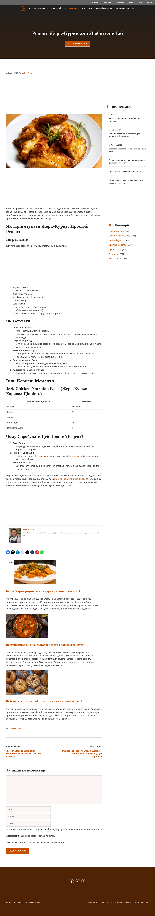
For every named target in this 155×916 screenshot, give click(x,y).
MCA (137, 902)
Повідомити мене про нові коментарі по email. (31, 836)
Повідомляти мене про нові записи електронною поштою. (37, 842)
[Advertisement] (54, 95)
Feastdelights (34, 902)
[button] (133, 8)
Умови (130, 2)
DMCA (140, 2)
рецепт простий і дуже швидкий (36, 456)
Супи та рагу (86, 8)
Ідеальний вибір (77, 456)
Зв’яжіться (95, 2)
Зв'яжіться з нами (95, 902)
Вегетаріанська (122, 8)
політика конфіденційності (118, 902)
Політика (107, 2)
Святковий (56, 8)
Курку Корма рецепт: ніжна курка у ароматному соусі (43, 591)
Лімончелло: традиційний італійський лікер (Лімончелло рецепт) (23, 753)
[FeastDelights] (23, 8)
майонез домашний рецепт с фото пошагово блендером (125, 135)
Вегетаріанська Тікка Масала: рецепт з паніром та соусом (45, 644)
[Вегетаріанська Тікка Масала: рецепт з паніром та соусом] (27, 637)
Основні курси (71, 8)
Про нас (145, 902)
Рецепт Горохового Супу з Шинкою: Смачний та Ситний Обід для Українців (82, 753)
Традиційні (114, 254)
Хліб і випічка (115, 258)
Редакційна (120, 2)
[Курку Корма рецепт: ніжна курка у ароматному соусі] (35, 584)
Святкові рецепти (117, 245)
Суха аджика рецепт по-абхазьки (125, 171)
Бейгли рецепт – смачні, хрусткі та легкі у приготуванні (44, 701)
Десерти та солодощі (38, 8)
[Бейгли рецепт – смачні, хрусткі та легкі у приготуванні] (27, 694)
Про (85, 2)
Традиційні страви (103, 8)
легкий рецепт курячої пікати (70, 479)
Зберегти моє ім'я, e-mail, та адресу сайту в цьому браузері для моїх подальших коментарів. (55, 829)
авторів (150, 2)
